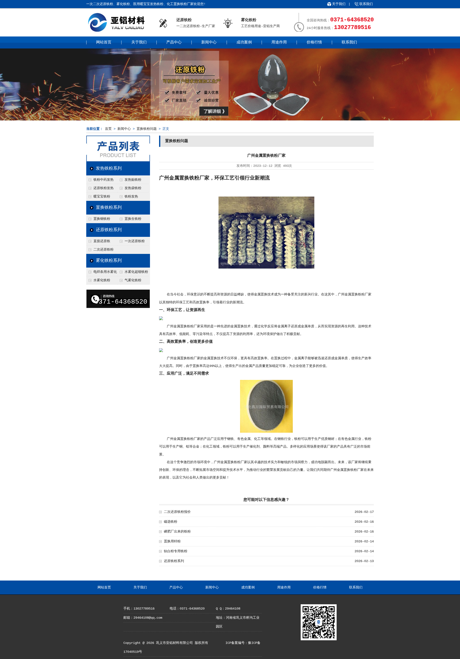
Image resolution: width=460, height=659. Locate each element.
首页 (108, 129)
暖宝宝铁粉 (101, 196)
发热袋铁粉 (133, 188)
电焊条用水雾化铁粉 (101, 273)
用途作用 (279, 42)
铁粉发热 (131, 196)
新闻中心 (209, 42)
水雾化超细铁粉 (136, 272)
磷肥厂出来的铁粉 (177, 531)
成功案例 (244, 42)
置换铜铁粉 (101, 219)
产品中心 (174, 42)
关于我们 (338, 4)
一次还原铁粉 (135, 241)
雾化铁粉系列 (109, 260)
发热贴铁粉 (133, 180)
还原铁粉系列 (109, 230)
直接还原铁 (101, 241)
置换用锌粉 (172, 541)
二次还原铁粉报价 (177, 512)
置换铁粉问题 (147, 129)
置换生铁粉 (133, 219)
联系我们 (366, 4)
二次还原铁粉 (103, 250)
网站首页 (103, 42)
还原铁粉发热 (103, 188)
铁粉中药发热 (103, 180)
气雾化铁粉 (133, 280)
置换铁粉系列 (109, 207)
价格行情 (314, 42)
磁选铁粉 (170, 522)
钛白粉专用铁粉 (175, 551)
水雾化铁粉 (101, 280)
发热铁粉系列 (109, 168)
